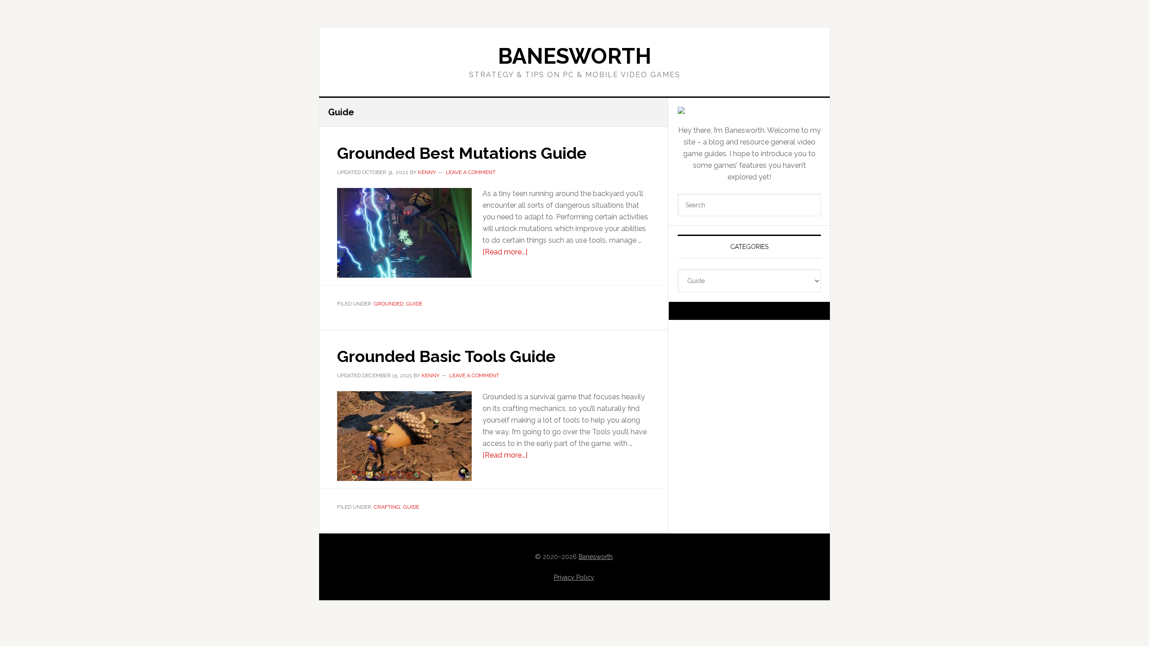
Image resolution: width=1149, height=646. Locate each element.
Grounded (388, 304)
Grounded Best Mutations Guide (462, 153)
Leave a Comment (471, 172)
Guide (414, 304)
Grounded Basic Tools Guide (446, 356)
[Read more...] (504, 252)
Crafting (387, 507)
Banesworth (574, 56)
